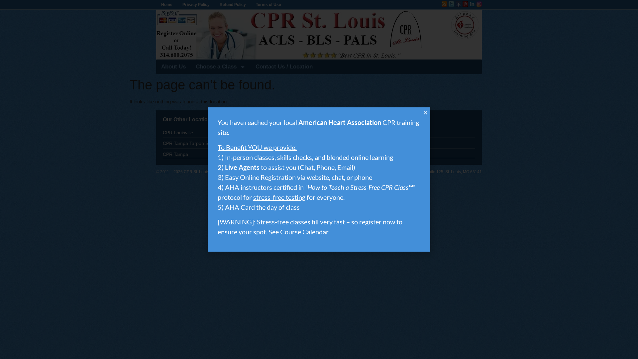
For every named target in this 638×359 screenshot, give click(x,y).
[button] (425, 112)
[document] (319, 179)
